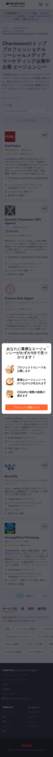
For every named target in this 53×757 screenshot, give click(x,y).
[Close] (47, 346)
